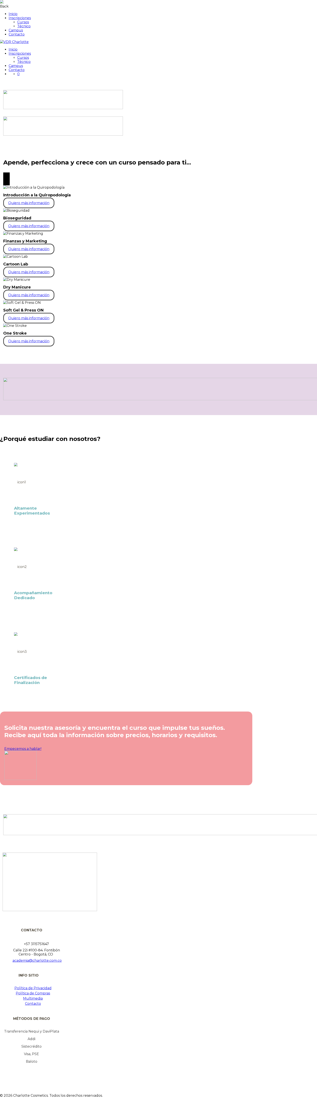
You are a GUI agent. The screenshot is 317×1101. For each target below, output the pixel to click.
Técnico (24, 26)
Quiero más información (28, 203)
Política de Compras (33, 993)
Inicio (13, 14)
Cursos (23, 22)
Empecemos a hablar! (22, 749)
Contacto (17, 34)
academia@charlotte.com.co (37, 960)
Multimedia (33, 998)
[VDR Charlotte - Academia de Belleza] (14, 42)
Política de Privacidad (33, 988)
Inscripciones (20, 18)
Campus (16, 30)
